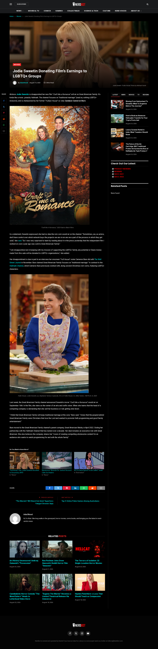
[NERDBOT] (79, 4)
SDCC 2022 (119, 177)
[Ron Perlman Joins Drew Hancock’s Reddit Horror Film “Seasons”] (57, 549)
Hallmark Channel (16, 266)
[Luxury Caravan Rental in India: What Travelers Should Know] (117, 132)
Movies (17, 64)
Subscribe (21, 4)
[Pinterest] (3, 113)
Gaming (59, 11)
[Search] (147, 4)
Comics (47, 11)
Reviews (146, 95)
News (19, 11)
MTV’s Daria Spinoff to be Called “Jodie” (88, 470)
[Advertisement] (79, 46)
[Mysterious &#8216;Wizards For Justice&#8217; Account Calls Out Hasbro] (57, 460)
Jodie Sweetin (22, 94)
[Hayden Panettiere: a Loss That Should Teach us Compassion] (90, 582)
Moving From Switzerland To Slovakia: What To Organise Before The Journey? (137, 103)
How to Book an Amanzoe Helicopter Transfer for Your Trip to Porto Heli (137, 118)
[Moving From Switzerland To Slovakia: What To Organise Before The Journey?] (117, 104)
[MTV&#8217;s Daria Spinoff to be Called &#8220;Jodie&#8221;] (89, 460)
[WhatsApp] (3, 125)
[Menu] (11, 4)
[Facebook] (3, 101)
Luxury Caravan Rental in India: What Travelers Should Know (137, 132)
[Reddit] (3, 119)
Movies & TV (33, 11)
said (20, 241)
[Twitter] (3, 107)
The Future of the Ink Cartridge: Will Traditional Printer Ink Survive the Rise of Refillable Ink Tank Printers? (137, 147)
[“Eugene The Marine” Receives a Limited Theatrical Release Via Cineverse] (57, 582)
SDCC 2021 (119, 174)
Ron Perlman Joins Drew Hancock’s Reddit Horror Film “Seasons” (55, 563)
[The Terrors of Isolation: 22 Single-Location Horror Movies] (90, 549)
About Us (135, 11)
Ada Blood (24, 83)
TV (138, 95)
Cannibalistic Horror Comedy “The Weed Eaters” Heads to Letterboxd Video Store (25, 596)
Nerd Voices (120, 11)
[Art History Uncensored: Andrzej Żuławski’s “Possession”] (25, 549)
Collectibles (73, 11)
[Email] (3, 131)
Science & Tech (91, 11)
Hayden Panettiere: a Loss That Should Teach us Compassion (89, 595)
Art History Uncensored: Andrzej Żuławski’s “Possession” (24, 562)
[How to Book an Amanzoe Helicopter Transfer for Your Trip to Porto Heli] (117, 118)
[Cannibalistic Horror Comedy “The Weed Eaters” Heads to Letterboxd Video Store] (25, 582)
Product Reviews (122, 169)
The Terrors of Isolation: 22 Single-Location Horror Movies (88, 562)
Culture (106, 11)
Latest (115, 95)
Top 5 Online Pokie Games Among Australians (80, 501)
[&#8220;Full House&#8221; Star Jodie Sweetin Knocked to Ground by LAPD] (25, 460)
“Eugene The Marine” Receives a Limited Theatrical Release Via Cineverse (56, 596)
